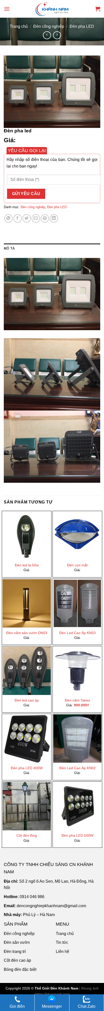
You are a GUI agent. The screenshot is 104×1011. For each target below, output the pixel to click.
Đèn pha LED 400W (27, 768)
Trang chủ (19, 26)
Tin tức (62, 942)
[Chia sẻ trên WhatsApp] (8, 218)
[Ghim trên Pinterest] (45, 218)
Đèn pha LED (82, 26)
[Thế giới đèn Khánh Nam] (52, 9)
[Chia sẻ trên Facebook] (17, 218)
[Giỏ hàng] (97, 8)
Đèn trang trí (15, 951)
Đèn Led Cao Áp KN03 (77, 633)
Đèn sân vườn (17, 942)
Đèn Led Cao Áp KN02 (77, 768)
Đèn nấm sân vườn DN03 (26, 633)
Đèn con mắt (77, 565)
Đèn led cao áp (27, 700)
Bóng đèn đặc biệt (20, 969)
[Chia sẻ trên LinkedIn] (54, 218)
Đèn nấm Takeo (77, 700)
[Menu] (7, 9)
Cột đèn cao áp (17, 960)
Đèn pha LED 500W (77, 835)
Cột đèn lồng (26, 835)
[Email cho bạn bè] (36, 218)
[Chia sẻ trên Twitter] (26, 218)
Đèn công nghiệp (48, 26)
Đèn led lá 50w (27, 565)
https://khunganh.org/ (52, 994)
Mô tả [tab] (9, 248)
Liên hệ (62, 951)
